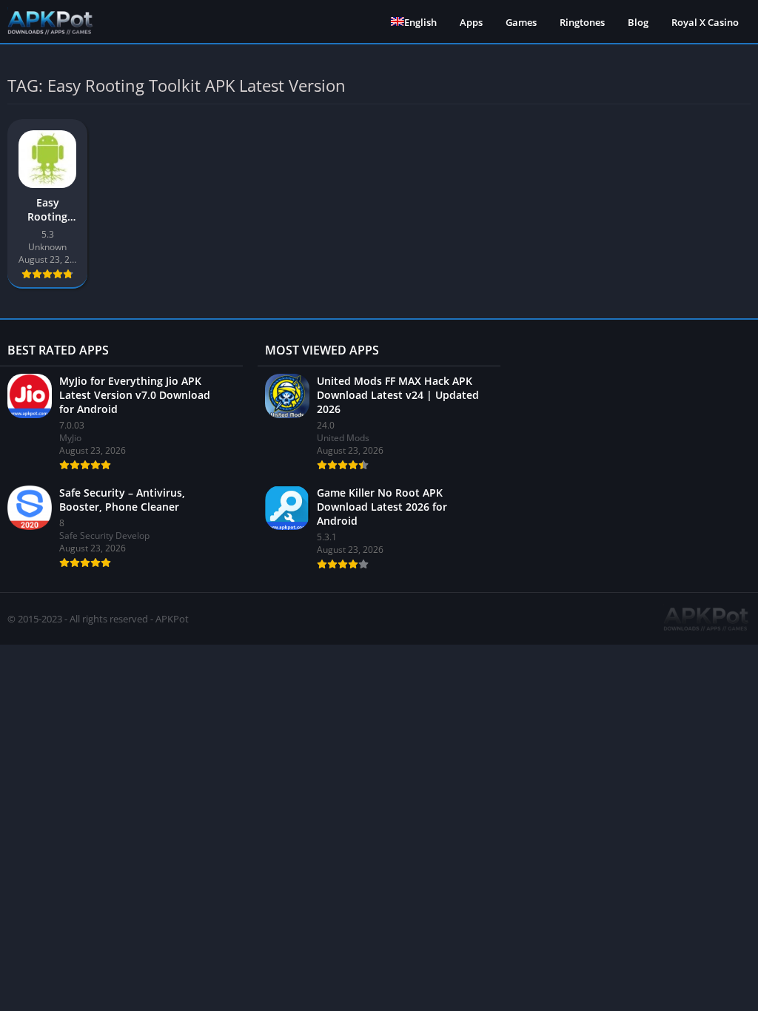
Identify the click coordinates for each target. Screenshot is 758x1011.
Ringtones (582, 22)
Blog (638, 22)
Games (521, 22)
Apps (471, 22)
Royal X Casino (705, 22)
